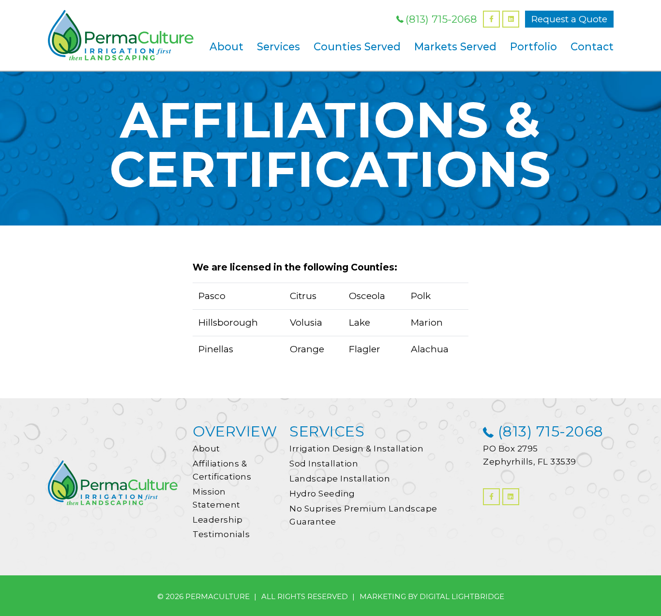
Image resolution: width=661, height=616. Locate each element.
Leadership (217, 520)
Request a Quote (569, 19)
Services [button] (278, 46)
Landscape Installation (339, 478)
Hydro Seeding (322, 493)
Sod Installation (323, 463)
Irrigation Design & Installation (356, 448)
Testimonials (221, 534)
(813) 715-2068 (441, 19)
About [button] (226, 46)
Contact (592, 46)
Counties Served (357, 46)
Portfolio (533, 46)
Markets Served (455, 46)
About (206, 448)
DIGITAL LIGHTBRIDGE (462, 596)
